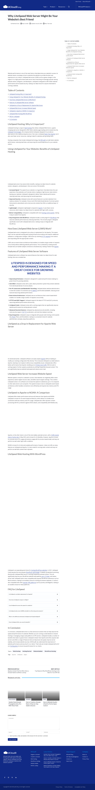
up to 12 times (45, 576)
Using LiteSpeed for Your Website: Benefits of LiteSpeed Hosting (27, 97)
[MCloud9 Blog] (12, 6)
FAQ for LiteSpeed (14, 116)
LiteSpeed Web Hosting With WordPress (20, 114)
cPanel (13, 317)
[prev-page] (9, 709)
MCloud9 (43, 140)
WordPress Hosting (50, 651)
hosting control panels (48, 213)
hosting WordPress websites (39, 570)
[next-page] (11, 709)
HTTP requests (46, 236)
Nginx (25, 654)
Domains (28, 699)
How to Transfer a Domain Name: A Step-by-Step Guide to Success (33, 703)
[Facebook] (9, 28)
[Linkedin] (23, 28)
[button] (69, 6)
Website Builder (38, 651)
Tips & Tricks (12, 699)
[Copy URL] (26, 28)
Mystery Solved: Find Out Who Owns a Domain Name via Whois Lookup (18, 671)
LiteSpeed (19, 654)
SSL (23, 312)
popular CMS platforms (29, 582)
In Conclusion (13, 119)
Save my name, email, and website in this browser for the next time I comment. (29, 736)
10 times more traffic (41, 365)
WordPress (53, 217)
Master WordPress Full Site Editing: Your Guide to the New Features (52, 766)
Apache (40, 208)
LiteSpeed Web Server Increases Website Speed (22, 108)
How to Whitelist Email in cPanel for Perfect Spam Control (50, 703)
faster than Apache (49, 134)
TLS (26, 312)
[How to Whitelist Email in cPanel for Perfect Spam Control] (51, 690)
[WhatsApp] (19, 28)
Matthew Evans (16, 23)
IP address (34, 290)
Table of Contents (71, 43)
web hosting (28, 128)
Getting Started (27, 651)
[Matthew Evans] (9, 23)
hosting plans (14, 646)
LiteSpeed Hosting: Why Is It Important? (20, 94)
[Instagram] (8, 777)
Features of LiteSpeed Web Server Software (21, 102)
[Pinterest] (16, 28)
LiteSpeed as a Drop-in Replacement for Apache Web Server (26, 105)
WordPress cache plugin (33, 572)
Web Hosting (16, 651)
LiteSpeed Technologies (14, 132)
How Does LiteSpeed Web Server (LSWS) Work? (22, 100)
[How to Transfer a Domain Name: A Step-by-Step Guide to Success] (33, 690)
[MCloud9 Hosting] (13, 753)
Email (44, 699)
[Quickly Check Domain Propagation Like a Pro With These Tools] (16, 690)
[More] (29, 28)
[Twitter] (12, 28)
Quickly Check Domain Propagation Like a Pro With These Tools (15, 703)
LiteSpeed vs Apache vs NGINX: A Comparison (22, 111)
